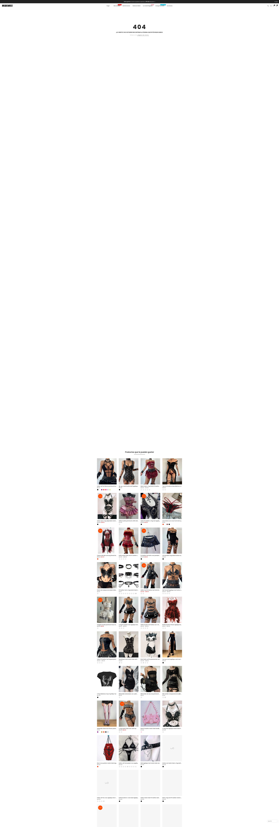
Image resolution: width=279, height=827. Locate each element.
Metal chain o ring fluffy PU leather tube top (152, 486)
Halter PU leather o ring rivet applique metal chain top (155, 521)
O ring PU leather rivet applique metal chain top (131, 624)
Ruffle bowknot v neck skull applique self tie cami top (133, 797)
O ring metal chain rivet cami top (127, 728)
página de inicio (143, 35)
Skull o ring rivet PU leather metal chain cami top (175, 797)
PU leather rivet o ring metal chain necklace (130, 590)
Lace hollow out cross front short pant (172, 521)
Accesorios (169, 6)
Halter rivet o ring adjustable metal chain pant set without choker (114, 521)
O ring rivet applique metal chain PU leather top (175, 728)
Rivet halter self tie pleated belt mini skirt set (152, 659)
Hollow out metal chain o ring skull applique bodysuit (176, 763)
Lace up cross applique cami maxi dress (173, 659)
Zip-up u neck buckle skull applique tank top (130, 486)
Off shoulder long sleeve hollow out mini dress (174, 555)
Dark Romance (126, 6)
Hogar (108, 6)
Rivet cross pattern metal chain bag (106, 763)
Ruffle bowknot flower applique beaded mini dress (175, 624)
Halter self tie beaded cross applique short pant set (133, 763)
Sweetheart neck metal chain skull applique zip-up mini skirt (135, 659)
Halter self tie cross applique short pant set (108, 797)
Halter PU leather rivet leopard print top (107, 659)
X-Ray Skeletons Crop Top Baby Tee (106, 694)
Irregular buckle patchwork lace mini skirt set (109, 624)
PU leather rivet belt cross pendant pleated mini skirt (155, 555)
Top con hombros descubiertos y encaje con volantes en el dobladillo (181, 486)
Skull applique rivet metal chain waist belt (152, 763)
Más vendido (117, 6)
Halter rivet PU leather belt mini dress (150, 590)
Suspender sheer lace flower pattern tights (108, 728)
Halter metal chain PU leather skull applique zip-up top (155, 797)
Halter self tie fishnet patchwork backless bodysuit (110, 486)
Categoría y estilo (160, 6)
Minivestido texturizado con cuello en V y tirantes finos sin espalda (136, 694)
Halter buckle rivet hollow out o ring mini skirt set (154, 624)
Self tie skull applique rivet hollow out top (173, 590)
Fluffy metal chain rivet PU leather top (129, 555)
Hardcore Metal (136, 6)
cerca (3, 1)
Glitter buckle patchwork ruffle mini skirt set (130, 521)
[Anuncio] (139, 2)
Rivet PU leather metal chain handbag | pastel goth (154, 728)
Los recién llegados (148, 6)
